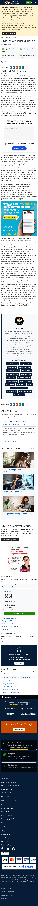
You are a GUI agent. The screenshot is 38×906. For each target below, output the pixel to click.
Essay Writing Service (8, 782)
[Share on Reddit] (17, 67)
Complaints (5, 838)
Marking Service (7, 624)
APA (4, 421)
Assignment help (6, 792)
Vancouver (6, 425)
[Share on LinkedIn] (20, 67)
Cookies (4, 899)
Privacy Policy (6, 888)
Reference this (8, 62)
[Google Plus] (13, 848)
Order (28, 2)
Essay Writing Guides (9, 689)
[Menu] (2, 2)
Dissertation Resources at (15, 677)
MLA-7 (17, 421)
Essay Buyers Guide (9, 684)
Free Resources (6, 815)
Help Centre (5, 841)
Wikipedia (16, 425)
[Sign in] (36, 2)
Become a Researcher (8, 845)
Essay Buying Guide (7, 819)
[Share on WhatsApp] (23, 67)
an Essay (19, 613)
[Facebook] (3, 848)
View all (32, 448)
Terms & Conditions (7, 892)
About (3, 831)
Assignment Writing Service (11, 621)
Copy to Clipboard (8, 441)
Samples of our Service (10, 626)
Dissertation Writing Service (10, 785)
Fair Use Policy (6, 834)
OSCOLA (25, 425)
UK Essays (8, 44)
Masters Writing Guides (10, 692)
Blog (2, 822)
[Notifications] (34, 2)
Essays (7, 38)
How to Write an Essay (10, 681)
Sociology (15, 38)
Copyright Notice (7, 895)
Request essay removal (10, 540)
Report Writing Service (10, 618)
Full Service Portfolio (9, 629)
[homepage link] (2, 38)
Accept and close (8, 33)
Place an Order (19, 730)
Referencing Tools (8, 686)
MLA (10, 421)
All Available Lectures (9, 642)
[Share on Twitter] (14, 67)
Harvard (25, 421)
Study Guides (5, 812)
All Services (5, 796)
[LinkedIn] (8, 848)
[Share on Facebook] (11, 67)
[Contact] (32, 2)
